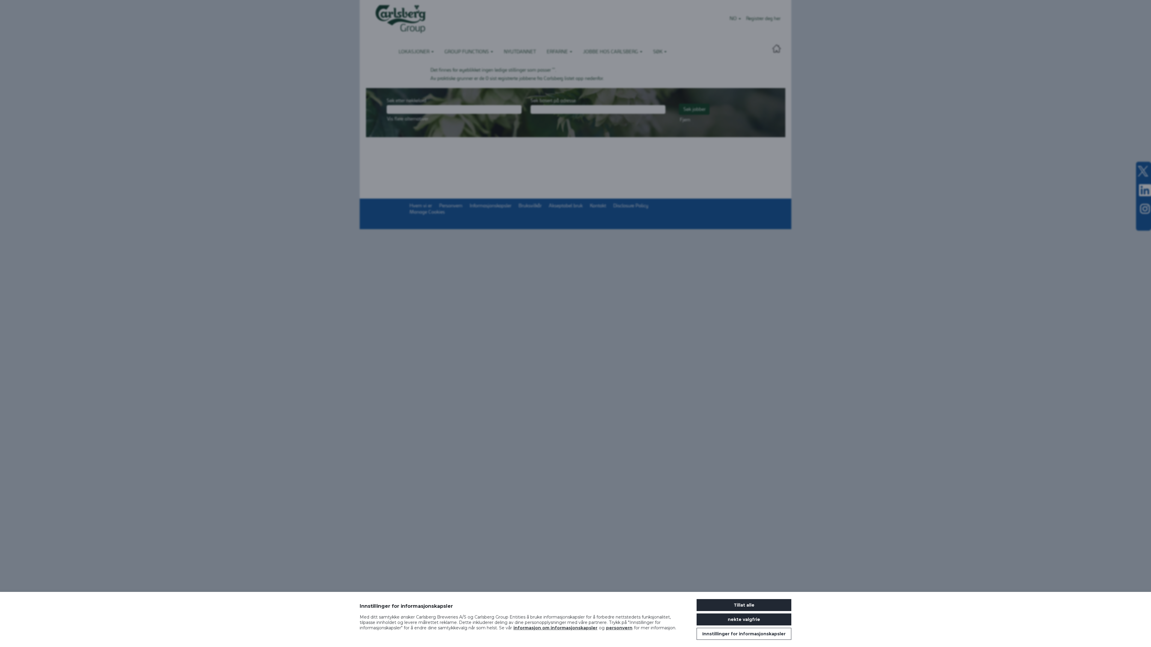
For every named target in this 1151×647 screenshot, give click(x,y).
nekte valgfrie (744, 619)
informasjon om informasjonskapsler (555, 628)
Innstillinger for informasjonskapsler (744, 634)
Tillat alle (744, 605)
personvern (619, 628)
